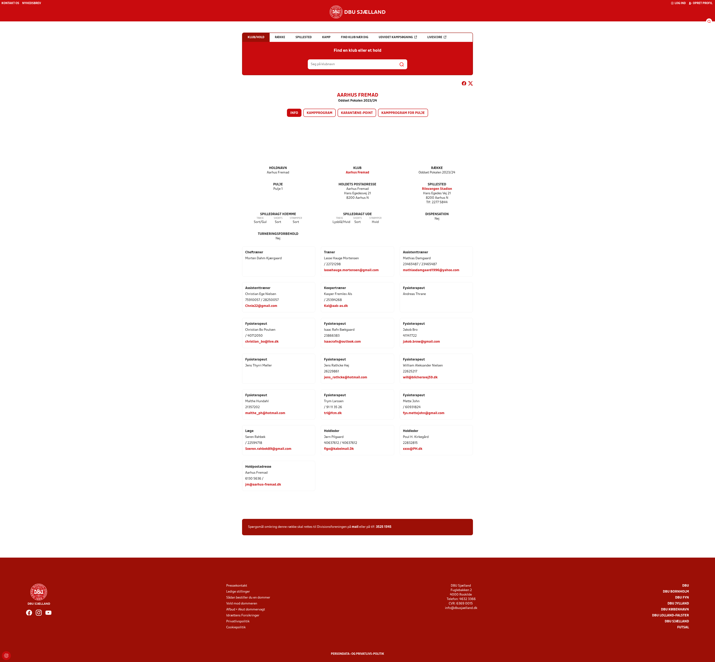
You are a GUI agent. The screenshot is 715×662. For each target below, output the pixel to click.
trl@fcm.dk (333, 413)
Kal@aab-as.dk (336, 306)
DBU (685, 585)
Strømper (296, 218)
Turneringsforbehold (278, 234)
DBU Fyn (682, 597)
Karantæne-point (357, 113)
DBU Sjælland (677, 621)
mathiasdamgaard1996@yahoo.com (431, 270)
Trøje (260, 218)
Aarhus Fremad (357, 172)
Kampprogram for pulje (403, 113)
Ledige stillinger (238, 591)
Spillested (437, 184)
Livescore (434, 37)
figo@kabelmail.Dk (339, 449)
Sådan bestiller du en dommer (248, 597)
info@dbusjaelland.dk (461, 608)
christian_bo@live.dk (262, 341)
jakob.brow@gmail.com (421, 341)
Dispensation (437, 214)
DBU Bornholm (676, 591)
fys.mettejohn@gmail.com (423, 413)
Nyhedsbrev (31, 3)
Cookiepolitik (236, 627)
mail (355, 527)
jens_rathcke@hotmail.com (345, 377)
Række (437, 168)
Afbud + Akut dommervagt (245, 609)
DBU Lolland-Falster (670, 615)
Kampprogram (319, 113)
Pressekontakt (236, 585)
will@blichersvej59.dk (420, 377)
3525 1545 (383, 527)
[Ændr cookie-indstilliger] (6, 655)
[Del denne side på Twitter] (470, 84)
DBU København (675, 609)
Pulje (278, 184)
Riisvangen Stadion (437, 189)
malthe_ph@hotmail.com (265, 413)
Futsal (683, 627)
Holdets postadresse (357, 184)
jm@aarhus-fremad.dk (263, 484)
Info (294, 113)
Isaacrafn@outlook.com (342, 341)
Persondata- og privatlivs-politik (357, 654)
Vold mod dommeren (241, 603)
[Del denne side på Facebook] (464, 84)
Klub (357, 168)
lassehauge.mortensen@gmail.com (351, 270)
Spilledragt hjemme (278, 214)
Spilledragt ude (357, 214)
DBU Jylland (678, 603)
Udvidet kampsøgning (396, 37)
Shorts (278, 218)
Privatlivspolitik (238, 621)
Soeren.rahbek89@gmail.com (268, 449)
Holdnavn (278, 168)
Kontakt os (10, 3)
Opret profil (702, 3)
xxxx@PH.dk (412, 449)
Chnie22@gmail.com (261, 306)
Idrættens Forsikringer (242, 615)
